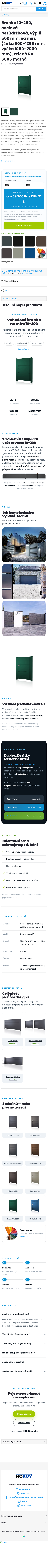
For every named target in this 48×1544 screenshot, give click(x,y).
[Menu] (45, 3)
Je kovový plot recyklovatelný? (17, 1343)
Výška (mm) (29, 180)
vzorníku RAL (25, 1237)
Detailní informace (9, 161)
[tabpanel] (6, 241)
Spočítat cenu (24, 1422)
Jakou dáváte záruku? (13, 1362)
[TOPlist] (3, 1542)
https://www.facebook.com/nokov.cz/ (26, 1497)
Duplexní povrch (24, 349)
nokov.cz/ (26, 1501)
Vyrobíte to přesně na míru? (16, 1334)
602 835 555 (26, 1493)
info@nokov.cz (26, 1489)
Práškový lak (12, 816)
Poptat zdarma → (24, 225)
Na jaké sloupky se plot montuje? (18, 1353)
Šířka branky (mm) (10, 180)
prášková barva (28, 764)
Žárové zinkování (11, 764)
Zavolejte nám (24, 1431)
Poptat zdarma (24, 1414)
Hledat (41, 9)
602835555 (26, 1505)
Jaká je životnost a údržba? (15, 1314)
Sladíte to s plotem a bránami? (17, 1371)
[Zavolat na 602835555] (31, 3)
